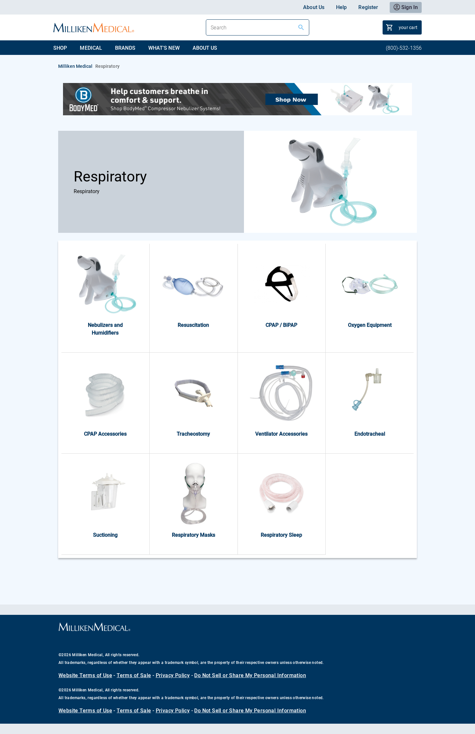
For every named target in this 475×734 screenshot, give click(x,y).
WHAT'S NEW (164, 48)
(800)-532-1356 (404, 48)
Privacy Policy (173, 675)
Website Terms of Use (85, 675)
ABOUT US (205, 48)
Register (368, 7)
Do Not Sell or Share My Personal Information (250, 675)
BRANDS (125, 48)
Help (341, 7)
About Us (313, 7)
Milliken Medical (75, 66)
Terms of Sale (134, 675)
